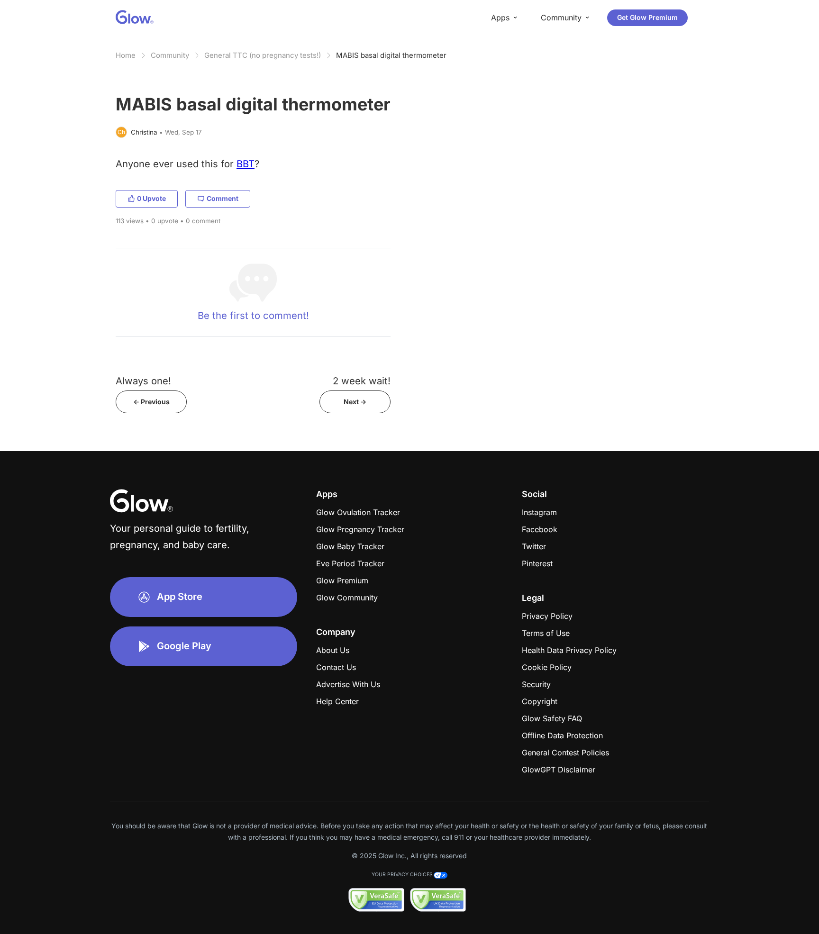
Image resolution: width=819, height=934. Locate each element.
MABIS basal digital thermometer (391, 55)
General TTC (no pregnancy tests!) (262, 55)
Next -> (355, 402)
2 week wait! (362, 381)
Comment (222, 198)
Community (170, 55)
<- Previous (151, 402)
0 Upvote (151, 198)
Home (126, 55)
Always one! (143, 381)
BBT (246, 164)
